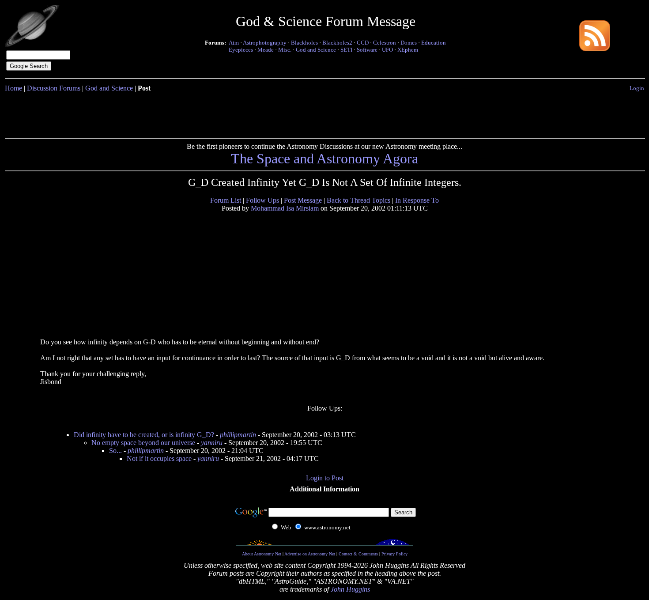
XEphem (407, 49)
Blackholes (304, 42)
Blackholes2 (337, 42)
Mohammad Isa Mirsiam (285, 208)
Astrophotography (265, 42)
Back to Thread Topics (358, 200)
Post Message (303, 200)
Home (13, 88)
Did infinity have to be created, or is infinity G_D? (144, 434)
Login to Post (324, 478)
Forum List (225, 200)
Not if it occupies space (159, 458)
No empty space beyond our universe (143, 442)
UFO (387, 49)
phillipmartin (238, 434)
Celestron (384, 42)
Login (637, 88)
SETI (346, 49)
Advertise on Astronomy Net (309, 553)
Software (367, 49)
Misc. (284, 49)
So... (115, 450)
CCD (363, 42)
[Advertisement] (324, 113)
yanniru (212, 442)
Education (433, 42)
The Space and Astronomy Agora (324, 158)
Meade (265, 49)
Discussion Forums (53, 88)
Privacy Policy (394, 553)
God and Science (316, 49)
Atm (234, 42)
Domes (408, 42)
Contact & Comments (358, 553)
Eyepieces (241, 49)
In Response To (417, 200)
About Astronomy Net (261, 553)
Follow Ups (262, 200)
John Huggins (350, 589)
